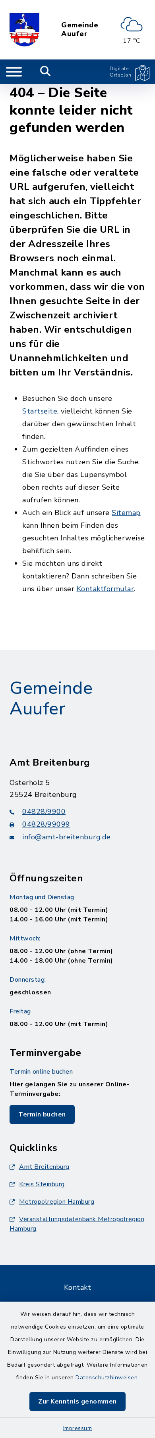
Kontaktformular (105, 589)
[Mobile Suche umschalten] (45, 71)
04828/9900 (44, 811)
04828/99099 (46, 824)
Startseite (39, 411)
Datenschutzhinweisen (107, 1377)
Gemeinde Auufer (79, 29)
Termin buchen (42, 1114)
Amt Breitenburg (44, 1166)
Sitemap (126, 512)
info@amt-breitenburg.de (66, 837)
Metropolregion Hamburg (56, 1201)
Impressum (77, 1428)
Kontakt (77, 1287)
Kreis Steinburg (42, 1184)
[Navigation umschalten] (14, 71)
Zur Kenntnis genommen (77, 1401)
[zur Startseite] (24, 30)
